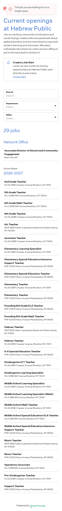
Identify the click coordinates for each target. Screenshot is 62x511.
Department (12, 103)
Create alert (19, 76)
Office (9, 115)
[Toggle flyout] (55, 106)
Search (9, 92)
